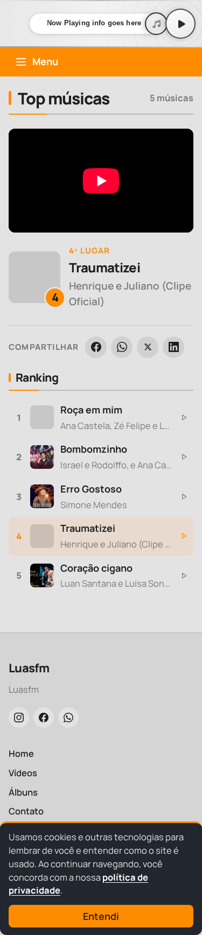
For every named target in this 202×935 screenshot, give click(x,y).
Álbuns (23, 792)
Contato (26, 811)
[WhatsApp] (122, 347)
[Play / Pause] (180, 24)
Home (21, 753)
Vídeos (23, 773)
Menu (45, 61)
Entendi (101, 916)
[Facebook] (96, 347)
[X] (147, 347)
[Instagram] (19, 717)
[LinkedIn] (173, 347)
